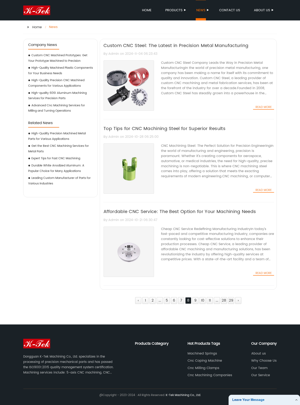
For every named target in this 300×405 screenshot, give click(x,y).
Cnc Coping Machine (205, 360)
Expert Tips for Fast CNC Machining (55, 158)
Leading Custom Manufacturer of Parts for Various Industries (59, 181)
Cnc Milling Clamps (203, 368)
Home (146, 10)
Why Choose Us (264, 360)
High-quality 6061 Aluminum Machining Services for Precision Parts (57, 96)
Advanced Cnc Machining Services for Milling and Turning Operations (56, 108)
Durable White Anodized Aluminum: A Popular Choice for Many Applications (56, 168)
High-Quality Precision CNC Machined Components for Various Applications (56, 83)
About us (262, 10)
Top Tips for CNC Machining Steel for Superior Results (164, 128)
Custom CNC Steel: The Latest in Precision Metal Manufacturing (175, 45)
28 (224, 300)
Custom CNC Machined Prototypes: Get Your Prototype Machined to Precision (57, 58)
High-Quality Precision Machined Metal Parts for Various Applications (57, 136)
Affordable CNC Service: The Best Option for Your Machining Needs (179, 211)
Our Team (259, 368)
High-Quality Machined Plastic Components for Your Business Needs (60, 70)
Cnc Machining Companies (210, 375)
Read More (264, 107)
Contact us (229, 10)
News (200, 10)
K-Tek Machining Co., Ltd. (183, 395)
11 (210, 300)
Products (173, 10)
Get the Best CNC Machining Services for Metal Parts (58, 149)
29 (231, 300)
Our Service (260, 375)
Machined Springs (202, 353)
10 (202, 300)
